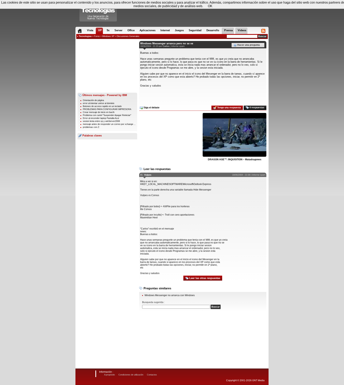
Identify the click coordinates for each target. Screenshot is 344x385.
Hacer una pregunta (248, 45)
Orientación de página (93, 100)
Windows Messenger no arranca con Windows (170, 295)
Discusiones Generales (128, 36)
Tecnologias (85, 36)
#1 (141, 175)
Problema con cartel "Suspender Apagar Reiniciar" (107, 115)
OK (210, 6)
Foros (97, 36)
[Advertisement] (107, 66)
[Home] (79, 31)
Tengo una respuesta (229, 107)
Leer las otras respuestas (204, 278)
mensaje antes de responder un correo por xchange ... (109, 124)
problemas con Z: (91, 127)
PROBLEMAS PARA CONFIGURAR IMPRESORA (107, 109)
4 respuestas (256, 107)
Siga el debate (151, 107)
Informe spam (178, 46)
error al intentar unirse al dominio (98, 103)
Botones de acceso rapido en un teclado (102, 106)
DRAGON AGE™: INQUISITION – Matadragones (234, 159)
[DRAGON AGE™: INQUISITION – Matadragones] (234, 135)
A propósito (109, 374)
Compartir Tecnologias (98, 11)
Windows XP (108, 36)
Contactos (152, 374)
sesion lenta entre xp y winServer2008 (101, 121)
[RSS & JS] (263, 31)
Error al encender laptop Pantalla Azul (101, 118)
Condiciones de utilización (130, 374)
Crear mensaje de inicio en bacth (98, 112)
